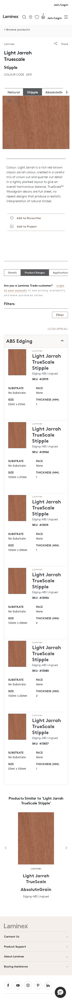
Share (64, 44)
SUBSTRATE (16, 388)
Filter (60, 315)
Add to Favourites (27, 218)
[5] (43, 18)
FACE (39, 388)
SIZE (11, 399)
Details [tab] (12, 272)
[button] (60, 992)
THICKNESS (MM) (47, 399)
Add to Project (25, 226)
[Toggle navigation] (66, 18)
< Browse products (17, 30)
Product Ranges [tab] (35, 272)
